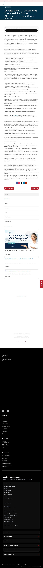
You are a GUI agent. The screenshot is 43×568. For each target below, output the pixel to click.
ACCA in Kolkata (7, 503)
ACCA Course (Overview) (9, 486)
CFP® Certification (8, 541)
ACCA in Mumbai (7, 490)
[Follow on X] (21, 183)
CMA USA (7, 208)
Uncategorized (8, 216)
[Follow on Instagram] (19, 183)
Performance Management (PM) (10, 515)
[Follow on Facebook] (17, 183)
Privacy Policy (18, 566)
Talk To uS (41, 283)
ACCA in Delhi (7, 492)
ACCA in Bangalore (8, 494)
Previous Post (9, 188)
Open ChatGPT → (21, 30)
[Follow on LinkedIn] (24, 183)
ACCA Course (7, 483)
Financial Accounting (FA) (9, 511)
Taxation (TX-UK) (7, 517)
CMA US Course (8, 536)
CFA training (15, 115)
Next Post (35, 188)
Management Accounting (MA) (10, 509)
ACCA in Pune (7, 496)
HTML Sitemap (38, 566)
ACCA (6, 203)
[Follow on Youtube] (26, 183)
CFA (11, 18)
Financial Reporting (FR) (8, 519)
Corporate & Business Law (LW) (10, 513)
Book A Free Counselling (21, 296)
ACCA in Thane (7, 501)
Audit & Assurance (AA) (8, 521)
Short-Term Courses (9, 554)
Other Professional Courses (11, 545)
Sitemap (32, 566)
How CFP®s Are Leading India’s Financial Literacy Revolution (18, 273)
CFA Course (7, 532)
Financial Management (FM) (9, 523)
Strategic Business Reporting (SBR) (11, 525)
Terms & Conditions (26, 566)
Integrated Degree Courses (11, 549)
